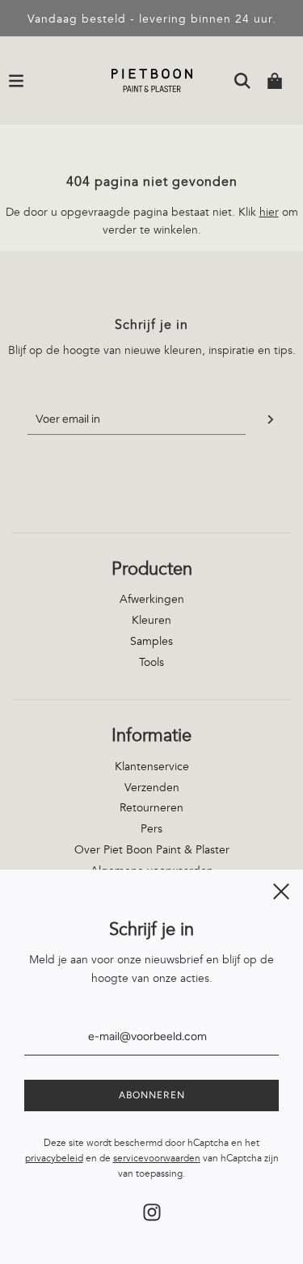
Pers (151, 829)
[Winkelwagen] (275, 81)
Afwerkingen (152, 599)
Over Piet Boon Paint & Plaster (151, 850)
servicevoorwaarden (156, 1158)
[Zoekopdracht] (242, 81)
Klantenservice (152, 766)
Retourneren (151, 808)
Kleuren (151, 620)
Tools (151, 662)
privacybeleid (54, 1158)
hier (269, 212)
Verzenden (151, 787)
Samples (151, 641)
